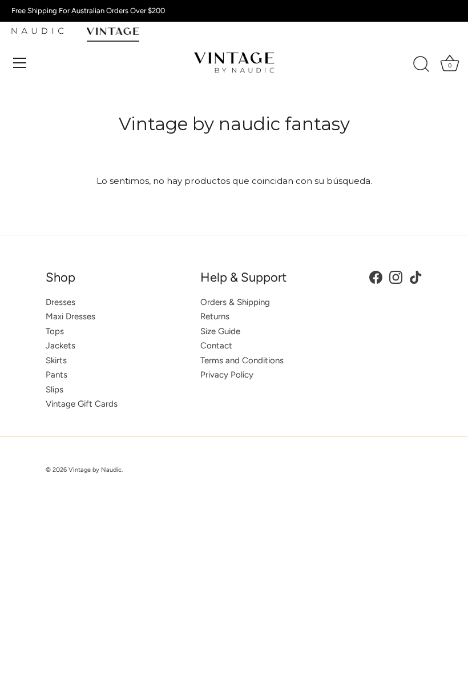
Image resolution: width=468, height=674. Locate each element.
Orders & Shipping (235, 302)
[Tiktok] (415, 276)
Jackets (60, 345)
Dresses (60, 302)
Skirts (56, 360)
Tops (55, 331)
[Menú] (20, 62)
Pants (56, 375)
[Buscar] (421, 64)
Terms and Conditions (242, 360)
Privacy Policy (226, 375)
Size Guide (220, 331)
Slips (54, 389)
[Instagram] (395, 276)
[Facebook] (375, 276)
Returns (214, 316)
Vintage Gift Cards (82, 404)
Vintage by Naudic (95, 470)
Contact (216, 345)
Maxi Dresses (70, 316)
